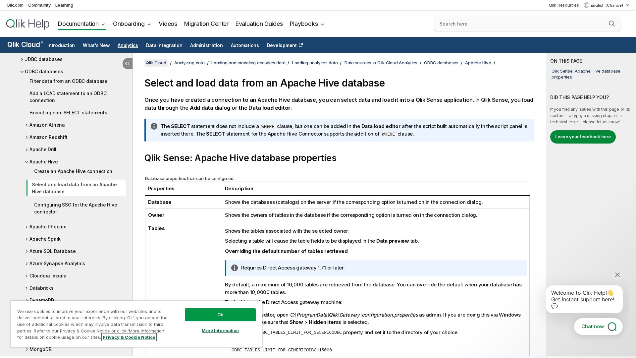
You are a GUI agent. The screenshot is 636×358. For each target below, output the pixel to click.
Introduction (61, 45)
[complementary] (591, 204)
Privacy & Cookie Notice (129, 337)
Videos (168, 23)
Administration (206, 45)
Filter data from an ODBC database (68, 81)
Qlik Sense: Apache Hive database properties (586, 74)
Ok (220, 314)
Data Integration (164, 45)
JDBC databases (44, 59)
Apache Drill (42, 149)
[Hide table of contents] (127, 63)
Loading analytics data (315, 62)
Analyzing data (189, 62)
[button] (612, 23)
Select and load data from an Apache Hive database (74, 188)
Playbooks (304, 23)
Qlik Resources (564, 5)
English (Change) (607, 5)
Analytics (128, 45)
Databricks (41, 288)
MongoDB (40, 349)
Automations (245, 45)
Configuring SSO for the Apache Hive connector (75, 208)
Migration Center (206, 23)
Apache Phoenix (47, 226)
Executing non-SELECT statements (68, 112)
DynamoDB (41, 300)
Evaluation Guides (259, 23)
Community (39, 5)
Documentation (78, 23)
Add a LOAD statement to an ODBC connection (67, 96)
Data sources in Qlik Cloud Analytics (380, 62)
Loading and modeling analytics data (248, 62)
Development (282, 45)
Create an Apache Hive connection (73, 171)
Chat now (592, 326)
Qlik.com (15, 5)
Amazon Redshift (48, 137)
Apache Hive (43, 161)
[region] (136, 324)
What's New (96, 45)
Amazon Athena (47, 125)
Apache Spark (45, 239)
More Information (220, 330)
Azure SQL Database (52, 251)
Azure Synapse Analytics (57, 263)
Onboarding (129, 23)
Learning (64, 5)
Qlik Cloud (25, 44)
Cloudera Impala (47, 275)
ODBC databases (44, 71)
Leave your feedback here (583, 136)
